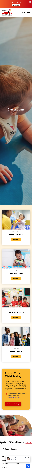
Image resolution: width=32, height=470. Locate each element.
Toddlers (5, 460)
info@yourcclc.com (14, 397)
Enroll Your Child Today (13, 404)
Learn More (16, 239)
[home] (9, 12)
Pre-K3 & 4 (6, 464)
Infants (4, 457)
